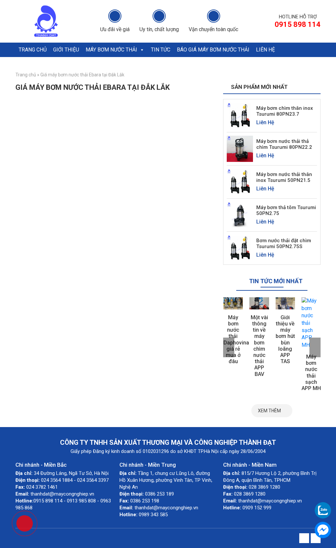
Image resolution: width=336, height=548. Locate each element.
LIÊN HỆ (265, 50)
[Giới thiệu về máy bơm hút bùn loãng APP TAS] (285, 303)
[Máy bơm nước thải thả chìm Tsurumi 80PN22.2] (240, 149)
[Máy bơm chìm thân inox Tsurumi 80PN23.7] (240, 115)
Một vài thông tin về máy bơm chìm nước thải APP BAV (259, 345)
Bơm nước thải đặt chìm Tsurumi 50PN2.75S (283, 243)
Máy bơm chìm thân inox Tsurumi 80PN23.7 (284, 111)
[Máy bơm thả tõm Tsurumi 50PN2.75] (240, 215)
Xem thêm (269, 410)
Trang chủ (25, 74)
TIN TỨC (160, 50)
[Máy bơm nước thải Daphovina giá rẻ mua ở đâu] (233, 303)
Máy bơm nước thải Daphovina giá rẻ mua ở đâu (236, 339)
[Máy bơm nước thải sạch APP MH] (311, 323)
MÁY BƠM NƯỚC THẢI (111, 50)
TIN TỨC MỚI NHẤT (276, 281)
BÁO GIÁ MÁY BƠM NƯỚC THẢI (213, 50)
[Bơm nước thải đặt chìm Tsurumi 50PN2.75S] (240, 248)
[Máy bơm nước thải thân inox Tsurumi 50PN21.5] (240, 182)
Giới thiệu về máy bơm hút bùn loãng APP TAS (285, 339)
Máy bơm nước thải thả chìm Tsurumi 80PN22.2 (284, 144)
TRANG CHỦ (33, 50)
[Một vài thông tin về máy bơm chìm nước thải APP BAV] (259, 303)
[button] (141, 50)
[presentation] (228, 347)
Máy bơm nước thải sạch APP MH (311, 372)
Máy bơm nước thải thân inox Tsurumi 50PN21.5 (284, 177)
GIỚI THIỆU (66, 50)
